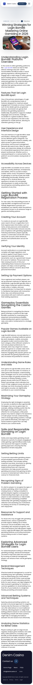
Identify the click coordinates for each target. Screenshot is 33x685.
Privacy (11, 680)
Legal (21, 680)
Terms (16, 680)
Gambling (6, 21)
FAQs (21, 667)
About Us (5, 680)
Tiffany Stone (26, 21)
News (15, 667)
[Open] (29, 3)
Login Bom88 (8, 68)
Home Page (7, 667)
